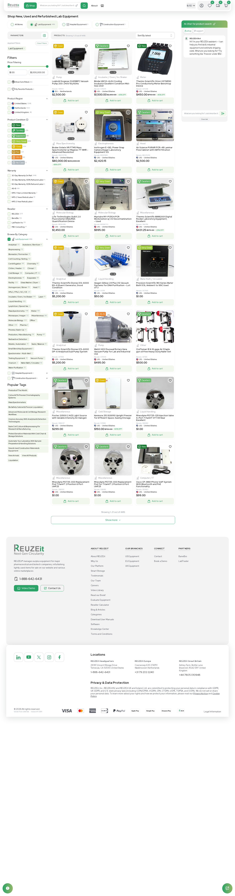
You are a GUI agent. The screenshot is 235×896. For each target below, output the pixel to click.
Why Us (94, 561)
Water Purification (15, 368)
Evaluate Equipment (100, 600)
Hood (35, 287)
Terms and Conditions (101, 634)
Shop (32, 5)
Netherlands (20, 108)
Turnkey (20, 130)
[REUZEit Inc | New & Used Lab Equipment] (13, 6)
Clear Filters (42, 43)
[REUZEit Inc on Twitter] (39, 657)
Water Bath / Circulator (30, 363)
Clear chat (204, 119)
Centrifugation (14, 264)
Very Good (21, 141)
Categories (96, 614)
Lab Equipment (16, 48)
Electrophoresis (15, 278)
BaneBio (15, 218)
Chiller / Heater (15, 268)
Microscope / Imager (17, 315)
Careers (94, 585)
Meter (34, 311)
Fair (18, 152)
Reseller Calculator (100, 605)
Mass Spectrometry (16, 311)
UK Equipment (132, 566)
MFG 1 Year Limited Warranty (24, 193)
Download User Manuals (102, 619)
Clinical (31, 268)
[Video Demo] (102, 5)
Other (10, 325)
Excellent (20, 135)
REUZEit (15, 214)
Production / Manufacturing (19, 334)
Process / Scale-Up (16, 330)
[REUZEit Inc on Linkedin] (18, 657)
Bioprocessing (14, 249)
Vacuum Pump (37, 358)
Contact (158, 556)
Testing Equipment (16, 358)
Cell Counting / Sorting (17, 259)
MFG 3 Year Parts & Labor (22, 201)
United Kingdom (22, 112)
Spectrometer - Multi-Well (19, 353)
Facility (11, 282)
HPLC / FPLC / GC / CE (17, 292)
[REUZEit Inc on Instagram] (49, 657)
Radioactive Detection (17, 339)
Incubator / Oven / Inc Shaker (20, 297)
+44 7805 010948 (189, 675)
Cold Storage (13, 273)
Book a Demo (160, 561)
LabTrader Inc (17, 223)
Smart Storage (98, 571)
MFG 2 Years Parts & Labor (22, 197)
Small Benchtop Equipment (20, 349)
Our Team (96, 580)
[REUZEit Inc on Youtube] (28, 657)
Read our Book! (98, 595)
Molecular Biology (15, 320)
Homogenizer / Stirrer (17, 287)
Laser (41, 297)
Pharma (23, 325)
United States (21, 103)
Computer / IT (31, 273)
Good (18, 146)
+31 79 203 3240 (144, 672)
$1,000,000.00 (37, 72)
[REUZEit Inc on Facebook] (59, 657)
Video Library (97, 590)
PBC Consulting (18, 227)
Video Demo (28, 588)
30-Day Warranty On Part (22, 175)
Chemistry (31, 264)
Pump (39, 334)
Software (95, 624)
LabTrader (184, 561)
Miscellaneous (37, 315)
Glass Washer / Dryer (29, 282)
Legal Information (212, 711)
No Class (20, 162)
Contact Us (54, 588)
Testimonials (97, 575)
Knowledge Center (100, 629)
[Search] (84, 5)
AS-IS (18, 157)
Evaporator (31, 278)
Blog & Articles (98, 609)
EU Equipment (132, 561)
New (18, 125)
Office (32, 320)
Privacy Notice (200, 693)
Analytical (12, 245)
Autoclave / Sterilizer (31, 245)
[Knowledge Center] (8, 888)
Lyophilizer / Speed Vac (18, 306)
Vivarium (12, 363)
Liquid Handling (15, 301)
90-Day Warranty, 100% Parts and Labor (27, 184)
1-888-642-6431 (31, 579)
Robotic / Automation (17, 344)
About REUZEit (98, 556)
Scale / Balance (38, 344)
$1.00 (12, 72)
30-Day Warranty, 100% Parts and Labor (27, 180)
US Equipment (132, 556)
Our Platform (97, 566)
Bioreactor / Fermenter (18, 254)
